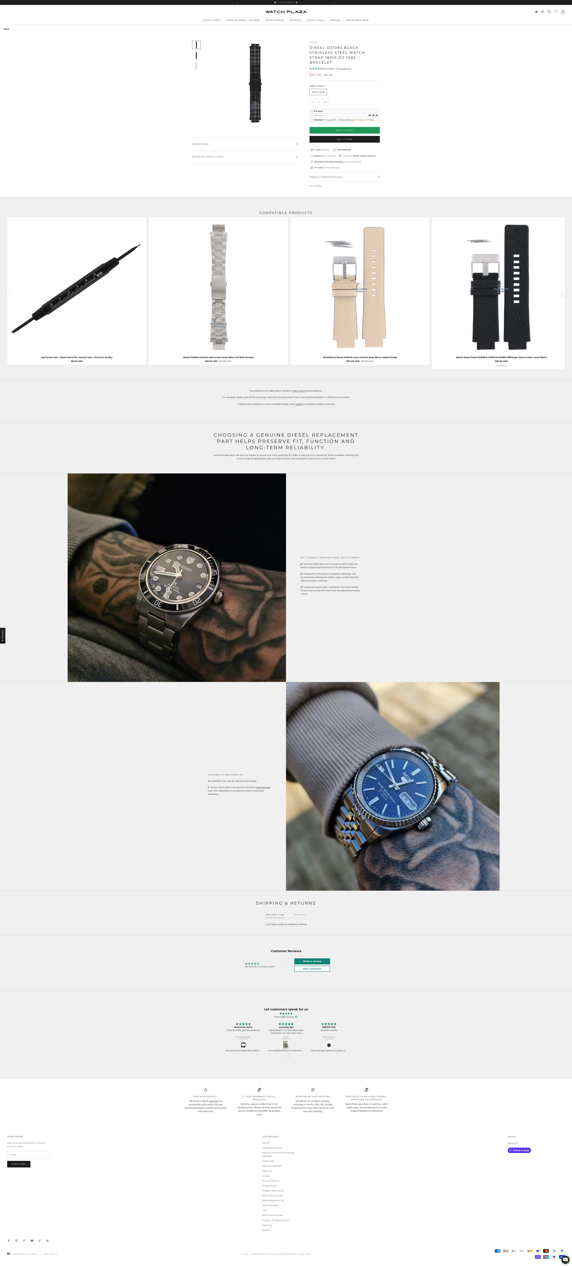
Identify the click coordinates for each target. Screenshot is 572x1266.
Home (6, 29)
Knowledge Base (357, 20)
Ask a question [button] (312, 968)
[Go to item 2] (196, 55)
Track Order (268, 1161)
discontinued (263, 787)
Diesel (314, 42)
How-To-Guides (270, 1205)
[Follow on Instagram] (16, 1240)
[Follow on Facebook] (8, 1240)
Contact (266, 1176)
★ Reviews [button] (2, 635)
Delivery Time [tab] (275, 915)
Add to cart (344, 130)
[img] (286, 1013)
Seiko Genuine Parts (272, 1195)
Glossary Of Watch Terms (275, 1220)
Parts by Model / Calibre (243, 20)
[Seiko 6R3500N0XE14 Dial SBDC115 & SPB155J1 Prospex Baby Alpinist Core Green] (329, 1045)
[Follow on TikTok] (39, 1240)
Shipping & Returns (272, 1147)
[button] (316, 68)
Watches (295, 20)
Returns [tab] (300, 915)
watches (213, 1101)
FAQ (264, 1210)
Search (265, 1143)
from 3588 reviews (284, 1017)
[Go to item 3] (196, 66)
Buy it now (344, 139)
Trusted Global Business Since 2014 (288, 1254)
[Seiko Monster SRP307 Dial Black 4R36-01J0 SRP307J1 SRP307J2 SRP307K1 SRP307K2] (243, 1045)
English (49, 1254)
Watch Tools (315, 20)
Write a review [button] (312, 961)
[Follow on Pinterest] (24, 1240)
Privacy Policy (269, 1185)
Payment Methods (271, 1166)
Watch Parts (211, 20)
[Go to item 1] (196, 45)
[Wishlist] (556, 11)
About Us (267, 1171)
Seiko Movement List (273, 1200)
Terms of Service (270, 1180)
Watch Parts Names (272, 1215)
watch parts (299, 390)
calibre (298, 404)
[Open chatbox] (565, 1260)
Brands (335, 20)
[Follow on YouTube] (31, 1240)
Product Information (273, 1190)
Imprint (266, 1230)
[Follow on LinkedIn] (47, 1240)
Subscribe (18, 1164)
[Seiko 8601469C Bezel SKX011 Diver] (286, 1045)
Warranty (267, 1225)
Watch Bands (275, 20)
